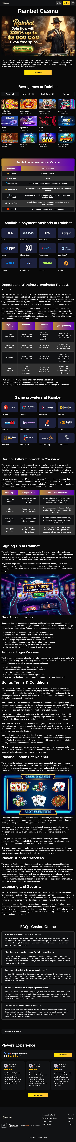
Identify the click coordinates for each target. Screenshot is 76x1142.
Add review (63, 1054)
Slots (64, 94)
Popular (8, 94)
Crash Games (46, 94)
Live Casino (27, 94)
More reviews (38, 1095)
